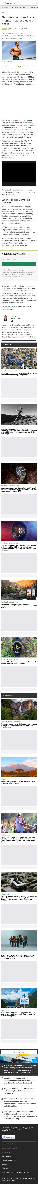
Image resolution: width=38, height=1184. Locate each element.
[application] (19, 172)
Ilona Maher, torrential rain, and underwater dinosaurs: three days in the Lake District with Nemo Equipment (19, 1080)
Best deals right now (18, 7)
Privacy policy (6, 1152)
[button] (2, 2)
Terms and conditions (9, 1144)
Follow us (22, 66)
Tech (3, 12)
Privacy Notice (26, 271)
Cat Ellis (11, 29)
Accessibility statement (9, 1160)
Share (6, 66)
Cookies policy (6, 1156)
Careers (4, 1164)
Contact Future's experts (9, 1148)
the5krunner (9, 141)
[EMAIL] (12, 321)
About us (5, 1168)
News (4, 29)
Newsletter (32, 66)
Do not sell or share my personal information (16, 1172)
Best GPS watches (10, 307)
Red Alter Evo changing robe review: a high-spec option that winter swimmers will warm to (19, 1091)
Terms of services (24, 269)
